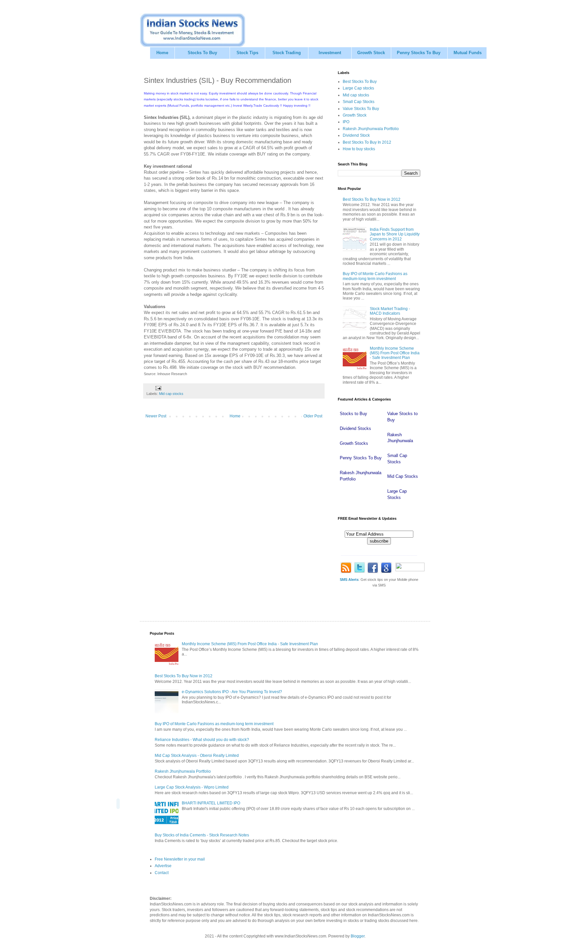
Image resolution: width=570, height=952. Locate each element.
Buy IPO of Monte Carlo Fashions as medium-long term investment (375, 276)
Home (162, 52)
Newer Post (155, 416)
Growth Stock (371, 52)
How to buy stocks (359, 149)
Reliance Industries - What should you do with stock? (202, 739)
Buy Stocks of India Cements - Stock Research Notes (202, 835)
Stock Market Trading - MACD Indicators (390, 311)
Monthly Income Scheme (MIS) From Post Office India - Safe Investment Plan (395, 353)
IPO (346, 122)
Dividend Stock (356, 135)
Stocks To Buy (202, 52)
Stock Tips (247, 52)
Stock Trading (286, 52)
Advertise (163, 866)
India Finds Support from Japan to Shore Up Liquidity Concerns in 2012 (395, 234)
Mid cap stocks (171, 394)
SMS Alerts (349, 580)
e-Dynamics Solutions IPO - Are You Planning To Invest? (232, 691)
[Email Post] (158, 388)
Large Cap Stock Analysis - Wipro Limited (192, 787)
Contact (162, 872)
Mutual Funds (468, 52)
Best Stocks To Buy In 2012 (367, 142)
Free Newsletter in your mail (180, 859)
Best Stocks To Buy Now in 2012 (371, 199)
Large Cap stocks (358, 88)
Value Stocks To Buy (361, 108)
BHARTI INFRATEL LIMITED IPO (211, 803)
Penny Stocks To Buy (418, 52)
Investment (330, 52)
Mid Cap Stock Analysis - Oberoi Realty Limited (197, 755)
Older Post (312, 416)
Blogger (357, 936)
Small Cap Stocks (358, 101)
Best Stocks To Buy (360, 81)
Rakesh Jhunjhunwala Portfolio (371, 128)
